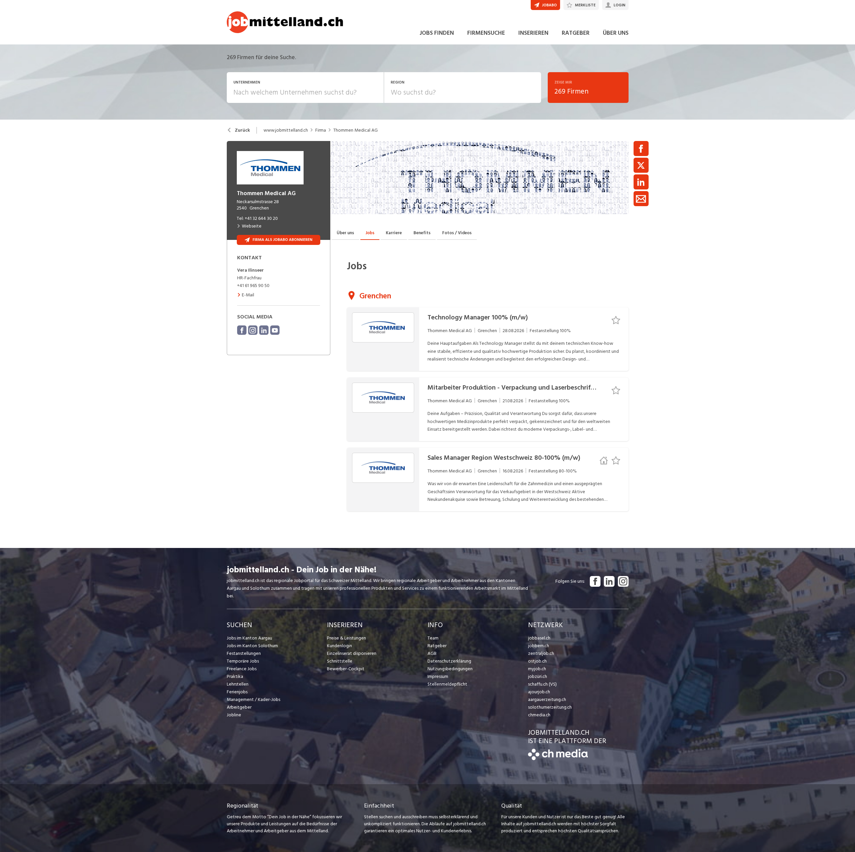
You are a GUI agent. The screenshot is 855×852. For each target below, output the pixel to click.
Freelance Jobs (241, 669)
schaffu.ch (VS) (542, 684)
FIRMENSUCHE (486, 33)
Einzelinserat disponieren (351, 653)
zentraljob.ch (541, 653)
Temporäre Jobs (243, 661)
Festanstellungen (244, 653)
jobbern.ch (538, 646)
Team (433, 638)
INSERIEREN (533, 33)
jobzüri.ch (537, 676)
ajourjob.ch (539, 692)
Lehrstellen (237, 684)
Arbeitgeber (239, 707)
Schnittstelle (339, 661)
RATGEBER (575, 33)
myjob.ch (537, 669)
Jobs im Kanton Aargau (249, 638)
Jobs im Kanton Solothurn (252, 646)
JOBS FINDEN (436, 33)
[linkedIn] (264, 330)
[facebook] (241, 330)
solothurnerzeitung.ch (550, 707)
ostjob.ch (537, 661)
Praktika (235, 676)
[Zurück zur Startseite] (558, 758)
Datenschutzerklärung (449, 661)
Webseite (252, 226)
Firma (320, 130)
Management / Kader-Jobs (253, 699)
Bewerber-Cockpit (345, 669)
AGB (432, 653)
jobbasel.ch (539, 638)
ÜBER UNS (616, 33)
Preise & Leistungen (346, 638)
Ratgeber (437, 646)
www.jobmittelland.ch (286, 130)
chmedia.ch (539, 715)
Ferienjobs (237, 692)
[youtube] (275, 330)
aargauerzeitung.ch (547, 699)
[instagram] (253, 330)
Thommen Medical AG (355, 130)
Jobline (234, 715)
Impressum (438, 676)
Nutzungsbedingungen (450, 669)
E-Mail (248, 295)
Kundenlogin (339, 646)
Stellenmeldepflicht (447, 684)
